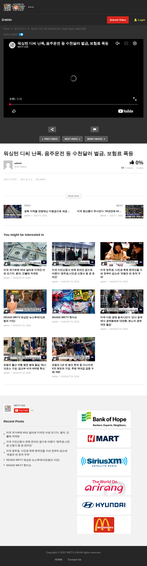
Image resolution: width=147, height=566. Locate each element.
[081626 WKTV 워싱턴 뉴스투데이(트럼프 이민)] (25, 302)
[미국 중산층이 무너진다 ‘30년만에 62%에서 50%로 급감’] (110, 215)
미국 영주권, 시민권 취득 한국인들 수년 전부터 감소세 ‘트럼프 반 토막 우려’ (121, 273)
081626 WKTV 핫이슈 (64, 317)
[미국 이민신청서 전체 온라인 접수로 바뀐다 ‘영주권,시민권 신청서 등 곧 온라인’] (73, 254)
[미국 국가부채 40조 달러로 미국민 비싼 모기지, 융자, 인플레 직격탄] (25, 254)
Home (7, 29)
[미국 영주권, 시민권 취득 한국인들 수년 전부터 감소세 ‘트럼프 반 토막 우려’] (121, 254)
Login (141, 19)
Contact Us (74, 559)
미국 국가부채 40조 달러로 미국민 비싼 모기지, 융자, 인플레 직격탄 (37, 434)
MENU (8, 19)
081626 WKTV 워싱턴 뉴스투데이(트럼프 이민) (33, 459)
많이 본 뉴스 (20, 29)
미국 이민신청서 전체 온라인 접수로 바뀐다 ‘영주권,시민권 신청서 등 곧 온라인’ (73, 273)
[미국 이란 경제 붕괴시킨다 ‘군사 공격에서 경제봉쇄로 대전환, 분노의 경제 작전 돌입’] (121, 302)
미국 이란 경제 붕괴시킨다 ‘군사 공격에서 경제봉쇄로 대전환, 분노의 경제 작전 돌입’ (121, 321)
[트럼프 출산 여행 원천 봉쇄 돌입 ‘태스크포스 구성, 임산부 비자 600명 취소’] (25, 349)
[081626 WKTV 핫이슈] (73, 302)
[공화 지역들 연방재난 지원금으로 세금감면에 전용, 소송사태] (37, 215)
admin (18, 163)
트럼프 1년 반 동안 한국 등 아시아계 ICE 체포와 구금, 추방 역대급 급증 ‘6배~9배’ (72, 368)
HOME (58, 559)
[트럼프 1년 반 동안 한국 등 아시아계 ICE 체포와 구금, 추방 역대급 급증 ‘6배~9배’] (73, 349)
